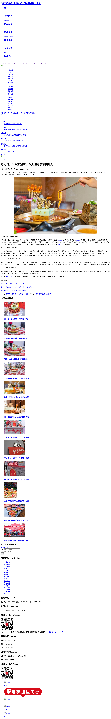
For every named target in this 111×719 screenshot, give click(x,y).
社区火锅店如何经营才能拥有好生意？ (12, 283)
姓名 (2, 549)
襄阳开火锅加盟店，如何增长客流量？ (18, 294)
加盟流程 (10, 103)
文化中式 (10, 93)
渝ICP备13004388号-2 (58, 632)
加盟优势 (10, 105)
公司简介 (10, 72)
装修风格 (3, 138)
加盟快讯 (10, 89)
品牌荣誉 (10, 74)
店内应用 (10, 82)
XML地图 (48, 632)
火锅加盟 (105, 172)
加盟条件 (10, 101)
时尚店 (10, 97)
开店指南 (10, 91)
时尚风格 (20, 140)
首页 (55, 118)
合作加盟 (3, 144)
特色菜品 (10, 76)
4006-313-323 (4, 547)
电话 (2, 551)
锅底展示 (10, 78)
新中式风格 (13, 140)
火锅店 (78, 240)
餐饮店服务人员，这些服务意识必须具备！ (14, 290)
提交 (2, 553)
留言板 (12, 151)
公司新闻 (10, 84)
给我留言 (10, 109)
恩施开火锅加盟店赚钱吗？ (44, 294)
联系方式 (3, 149)
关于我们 (3, 122)
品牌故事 (10, 70)
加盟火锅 (60, 244)
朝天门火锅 (9, 277)
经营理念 (10, 99)
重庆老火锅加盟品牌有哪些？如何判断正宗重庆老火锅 (17, 287)
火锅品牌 (60, 240)
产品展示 (3, 127)
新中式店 (10, 95)
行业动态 (10, 87)
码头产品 (10, 80)
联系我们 (10, 107)
